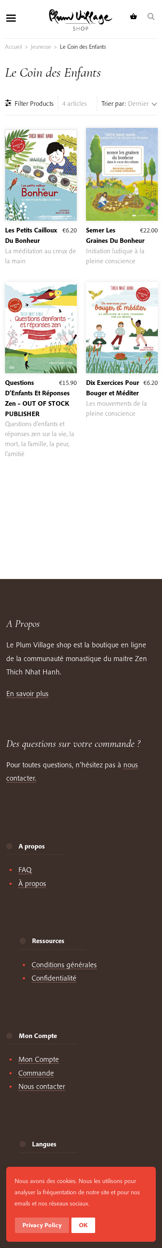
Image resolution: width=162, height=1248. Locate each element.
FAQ (25, 869)
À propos (32, 883)
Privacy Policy (41, 1225)
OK (83, 1225)
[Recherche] (152, 17)
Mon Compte (38, 1059)
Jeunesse (41, 46)
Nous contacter (41, 1086)
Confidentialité (54, 978)
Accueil (13, 46)
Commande (36, 1073)
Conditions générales (64, 964)
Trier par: (113, 103)
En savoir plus (27, 693)
